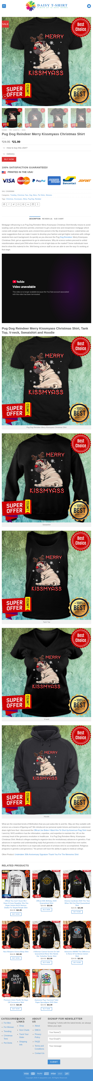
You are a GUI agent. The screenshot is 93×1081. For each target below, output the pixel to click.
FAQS (37, 1042)
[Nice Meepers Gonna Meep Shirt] (16, 935)
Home (4, 130)
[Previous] (6, 61)
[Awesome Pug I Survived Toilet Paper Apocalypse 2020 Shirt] (46, 983)
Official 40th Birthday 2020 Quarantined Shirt (46, 902)
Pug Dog (31, 199)
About (37, 1026)
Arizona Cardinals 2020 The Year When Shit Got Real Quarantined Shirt (77, 903)
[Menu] (4, 6)
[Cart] (89, 6)
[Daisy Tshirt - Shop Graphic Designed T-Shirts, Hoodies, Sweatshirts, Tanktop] (46, 6)
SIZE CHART (59, 219)
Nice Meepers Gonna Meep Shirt (15, 952)
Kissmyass (18, 199)
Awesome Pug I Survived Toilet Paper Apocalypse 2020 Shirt (46, 1001)
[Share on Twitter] (14, 204)
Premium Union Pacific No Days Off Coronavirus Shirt (16, 1001)
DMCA (38, 1030)
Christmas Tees (22, 195)
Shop (21, 1026)
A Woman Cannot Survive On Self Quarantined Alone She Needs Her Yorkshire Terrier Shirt (46, 954)
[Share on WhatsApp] (4, 204)
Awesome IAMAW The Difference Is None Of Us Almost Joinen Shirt (77, 954)
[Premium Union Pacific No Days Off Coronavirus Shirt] (16, 983)
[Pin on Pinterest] (23, 204)
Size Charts (24, 1030)
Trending (13, 195)
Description (34, 219)
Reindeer (38, 199)
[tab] (34, 218)
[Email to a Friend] (18, 204)
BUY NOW (9, 159)
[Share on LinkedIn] (33, 204)
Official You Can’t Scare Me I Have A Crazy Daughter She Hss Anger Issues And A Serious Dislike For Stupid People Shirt (16, 904)
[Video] (5, 96)
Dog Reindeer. (65, 237)
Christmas (9, 199)
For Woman (9, 1027)
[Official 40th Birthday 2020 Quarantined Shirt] (46, 884)
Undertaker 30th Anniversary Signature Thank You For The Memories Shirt (46, 854)
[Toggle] (4, 148)
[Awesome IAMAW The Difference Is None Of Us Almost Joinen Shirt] (77, 935)
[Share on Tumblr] (37, 204)
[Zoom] (5, 103)
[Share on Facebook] (9, 204)
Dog (24, 130)
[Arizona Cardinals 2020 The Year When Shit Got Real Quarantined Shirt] (77, 884)
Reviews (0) (47, 219)
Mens (35, 195)
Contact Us (39, 1053)
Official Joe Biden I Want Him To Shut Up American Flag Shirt (60, 830)
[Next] (86, 61)
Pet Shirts (14, 130)
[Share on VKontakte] (28, 204)
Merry (25, 199)
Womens (49, 195)
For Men (7, 1023)
